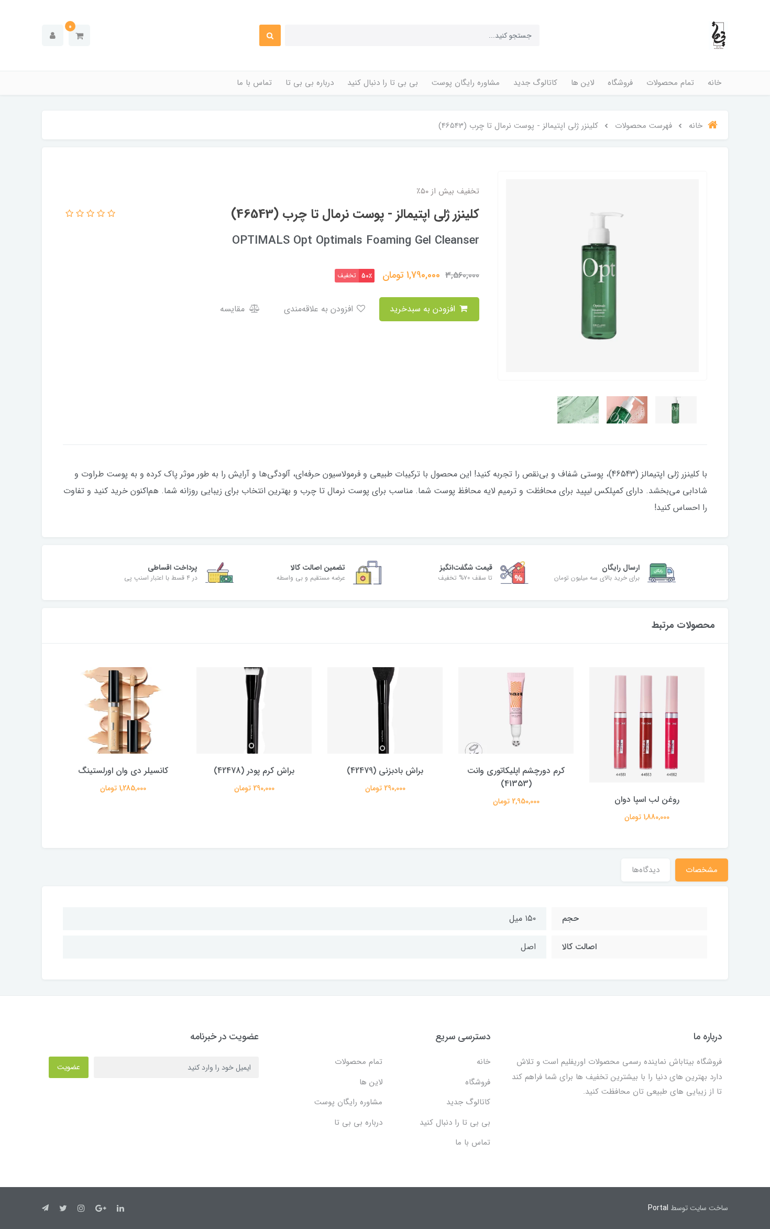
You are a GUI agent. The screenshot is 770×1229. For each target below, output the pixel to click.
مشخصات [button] (702, 870)
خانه (714, 83)
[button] (79, 35)
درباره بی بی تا (309, 83)
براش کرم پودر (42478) (254, 770)
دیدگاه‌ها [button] (645, 870)
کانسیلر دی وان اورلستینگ (123, 770)
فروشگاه (620, 83)
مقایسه (233, 309)
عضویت (68, 1067)
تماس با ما (254, 83)
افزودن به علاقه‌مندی (320, 309)
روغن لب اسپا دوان (646, 799)
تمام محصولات (670, 83)
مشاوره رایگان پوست (466, 83)
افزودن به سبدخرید (424, 309)
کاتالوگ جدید (535, 83)
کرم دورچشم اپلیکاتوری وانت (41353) (516, 777)
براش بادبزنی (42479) (385, 770)
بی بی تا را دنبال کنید (382, 83)
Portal (658, 1208)
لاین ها (582, 83)
